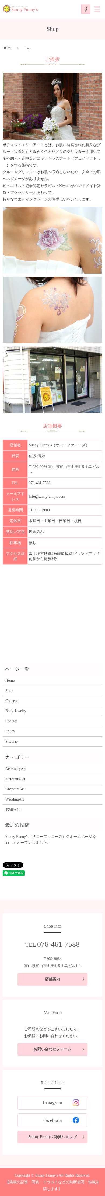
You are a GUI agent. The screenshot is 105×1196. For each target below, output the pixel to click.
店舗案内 (52, 979)
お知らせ (12, 809)
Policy (10, 731)
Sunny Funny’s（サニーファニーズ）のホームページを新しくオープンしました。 (50, 840)
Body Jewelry (15, 711)
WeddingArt (14, 799)
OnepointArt (14, 789)
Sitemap (11, 741)
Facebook (52, 1120)
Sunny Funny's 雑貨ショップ (52, 1137)
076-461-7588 (39, 483)
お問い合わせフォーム (52, 1049)
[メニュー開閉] (97, 9)
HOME (7, 48)
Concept (11, 701)
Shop (9, 691)
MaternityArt (15, 779)
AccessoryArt (15, 769)
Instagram (52, 1102)
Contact (11, 721)
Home (10, 681)
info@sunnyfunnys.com (47, 496)
